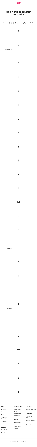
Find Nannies (29, 406)
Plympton (9, 248)
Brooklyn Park (9, 49)
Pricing (3, 432)
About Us (3, 409)
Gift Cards (4, 412)
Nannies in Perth (30, 420)
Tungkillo (9, 308)
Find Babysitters (18, 406)
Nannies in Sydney (31, 409)
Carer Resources (5, 435)
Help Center (4, 430)
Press (2, 414)
